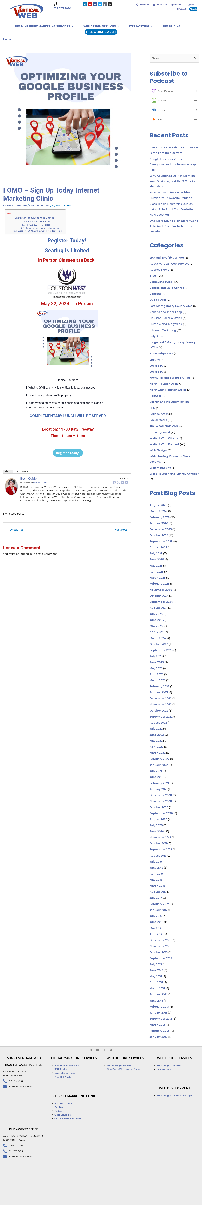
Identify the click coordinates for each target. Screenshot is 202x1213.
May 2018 (156, 880)
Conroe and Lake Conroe (167, 288)
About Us (159, 4)
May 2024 (156, 626)
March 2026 (158, 511)
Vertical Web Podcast (164, 444)
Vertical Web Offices (164, 438)
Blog (192, 4)
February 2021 (159, 783)
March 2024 (158, 638)
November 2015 (160, 946)
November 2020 (161, 801)
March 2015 (157, 988)
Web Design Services (99, 26)
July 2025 (156, 553)
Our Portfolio (164, 1070)
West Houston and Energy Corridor (174, 474)
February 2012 (159, 1031)
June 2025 (157, 559)
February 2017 (159, 904)
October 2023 (159, 644)
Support (142, 4)
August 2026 (158, 505)
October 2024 (159, 596)
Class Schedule (62, 1115)
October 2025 (159, 535)
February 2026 (160, 517)
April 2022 (156, 747)
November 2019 (160, 837)
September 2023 (161, 650)
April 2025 (156, 571)
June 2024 (157, 620)
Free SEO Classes (63, 1104)
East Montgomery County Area (171, 306)
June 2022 (157, 735)
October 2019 (159, 843)
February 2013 (159, 1006)
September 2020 (161, 813)
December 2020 (161, 795)
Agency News (159, 270)
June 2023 (157, 662)
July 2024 (156, 614)
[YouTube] (126, 482)
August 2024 (158, 608)
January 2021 (158, 789)
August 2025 (158, 547)
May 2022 (156, 741)
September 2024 (161, 602)
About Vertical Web (24, 1058)
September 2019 (161, 849)
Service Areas (159, 414)
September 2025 (161, 541)
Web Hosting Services (125, 1058)
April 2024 (157, 632)
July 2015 (156, 964)
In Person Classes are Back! (38, 221)
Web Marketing (160, 468)
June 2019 (156, 867)
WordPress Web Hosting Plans (123, 1069)
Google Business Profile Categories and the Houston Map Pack (173, 164)
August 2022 (158, 722)
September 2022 (161, 716)
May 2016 (156, 928)
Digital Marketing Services (74, 1058)
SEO (152, 408)
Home (7, 39)
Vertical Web (40, 483)
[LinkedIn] (122, 482)
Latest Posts (21, 471)
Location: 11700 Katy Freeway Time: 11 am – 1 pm (40, 231)
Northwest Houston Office (168, 390)
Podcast (182, 9)
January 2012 (158, 1037)
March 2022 (158, 753)
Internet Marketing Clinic (73, 1096)
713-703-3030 (62, 8)
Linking (155, 360)
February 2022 (159, 759)
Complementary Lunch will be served (42, 228)
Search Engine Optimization (169, 402)
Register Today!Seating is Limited (35, 217)
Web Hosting (139, 26)
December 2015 (160, 940)
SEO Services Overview (66, 1066)
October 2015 (159, 952)
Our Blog (59, 1107)
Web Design (158, 450)
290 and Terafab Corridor (167, 257)
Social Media (158, 420)
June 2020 (157, 831)
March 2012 (157, 1025)
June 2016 (156, 922)
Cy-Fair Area (158, 300)
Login (194, 9)
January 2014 (159, 994)
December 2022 (161, 698)
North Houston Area (164, 384)
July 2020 (156, 825)
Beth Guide (28, 478)
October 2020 (159, 807)
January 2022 (159, 765)
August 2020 (158, 819)
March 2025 (158, 577)
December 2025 (161, 529)
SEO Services (61, 1069)
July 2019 (156, 861)
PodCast (155, 396)
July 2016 (156, 916)
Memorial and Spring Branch (170, 378)
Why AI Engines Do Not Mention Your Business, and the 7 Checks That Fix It (172, 181)
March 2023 (158, 680)
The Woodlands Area (164, 426)
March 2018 (157, 886)
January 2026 (159, 523)
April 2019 (156, 873)
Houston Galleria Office (166, 318)
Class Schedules (39, 206)
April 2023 (156, 674)
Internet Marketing (163, 330)
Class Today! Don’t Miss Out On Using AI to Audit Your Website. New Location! (171, 209)
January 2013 (158, 1012)
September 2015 (161, 958)
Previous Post (13, 530)
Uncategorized (160, 432)
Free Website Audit (101, 32)
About (8, 471)
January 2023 (159, 692)
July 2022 (156, 728)
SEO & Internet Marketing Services (42, 26)
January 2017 (158, 910)
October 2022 (159, 710)
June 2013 (156, 1000)
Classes (177, 4)
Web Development (174, 1088)
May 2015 (156, 976)
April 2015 (156, 982)
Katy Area (156, 336)
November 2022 (161, 704)
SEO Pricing (171, 26)
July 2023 (156, 656)
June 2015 (156, 970)
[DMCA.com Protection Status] (143, 1209)
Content (155, 294)
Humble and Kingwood (166, 324)
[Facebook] (114, 482)
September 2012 (161, 1018)
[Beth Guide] (11, 486)
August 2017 (158, 892)
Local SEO (156, 366)
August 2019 (158, 855)
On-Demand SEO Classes (67, 1119)
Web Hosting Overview (119, 1066)
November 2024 (161, 590)
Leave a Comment (15, 206)
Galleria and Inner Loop (166, 312)
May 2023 (156, 668)
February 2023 (159, 686)
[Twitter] (118, 482)
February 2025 (159, 583)
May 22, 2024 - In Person (38, 224)
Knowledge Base (161, 353)
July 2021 (156, 771)
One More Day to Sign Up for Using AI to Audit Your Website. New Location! (174, 226)
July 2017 (156, 898)
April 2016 (156, 934)
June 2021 (156, 777)
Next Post (122, 530)
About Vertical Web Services (169, 264)
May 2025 (156, 565)
